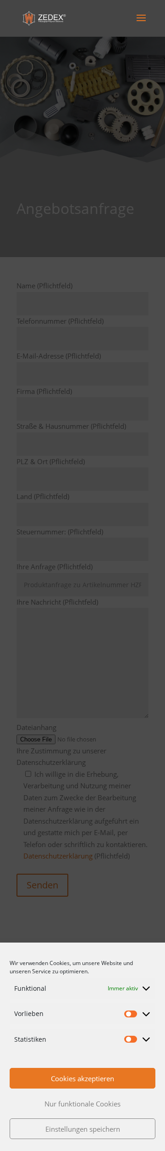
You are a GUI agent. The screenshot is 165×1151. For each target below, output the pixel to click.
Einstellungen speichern (82, 1129)
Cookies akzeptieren (82, 1078)
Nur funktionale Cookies (82, 1103)
